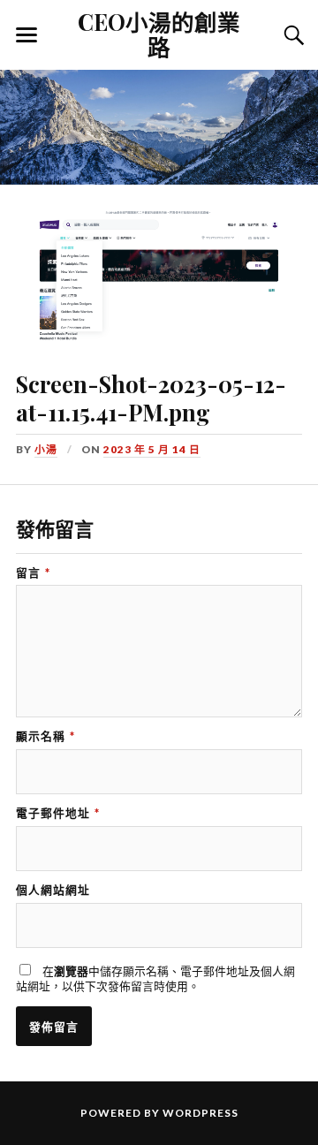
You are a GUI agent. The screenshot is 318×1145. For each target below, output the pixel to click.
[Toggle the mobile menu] (26, 35)
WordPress (200, 1112)
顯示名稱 (45, 736)
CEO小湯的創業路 (159, 33)
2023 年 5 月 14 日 (152, 449)
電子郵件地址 (58, 813)
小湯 (45, 449)
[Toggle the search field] (291, 35)
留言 (33, 573)
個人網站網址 (53, 890)
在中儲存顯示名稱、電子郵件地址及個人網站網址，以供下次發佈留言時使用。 (155, 978)
